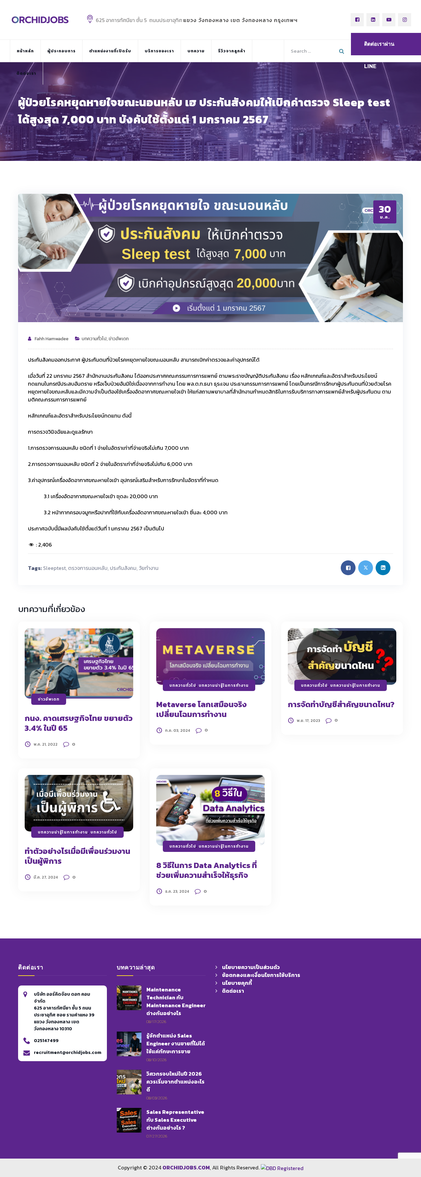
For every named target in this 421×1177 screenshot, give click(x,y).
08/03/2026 (156, 1098)
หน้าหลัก (25, 51)
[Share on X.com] (365, 567)
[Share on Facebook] (348, 567)
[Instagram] (404, 19)
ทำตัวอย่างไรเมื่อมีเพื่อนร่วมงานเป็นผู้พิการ (77, 856)
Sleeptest (54, 568)
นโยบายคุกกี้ (237, 983)
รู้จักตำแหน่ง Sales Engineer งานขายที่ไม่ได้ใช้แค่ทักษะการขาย (175, 1043)
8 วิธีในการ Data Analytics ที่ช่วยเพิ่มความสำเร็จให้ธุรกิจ (206, 870)
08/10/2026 (156, 1059)
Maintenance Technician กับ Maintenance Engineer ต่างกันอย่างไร (176, 1001)
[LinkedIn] (373, 19)
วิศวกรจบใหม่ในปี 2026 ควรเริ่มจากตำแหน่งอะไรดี (175, 1081)
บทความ (196, 51)
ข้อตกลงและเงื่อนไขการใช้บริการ (261, 975)
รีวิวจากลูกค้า (231, 51)
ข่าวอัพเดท (119, 338)
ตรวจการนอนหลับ (88, 568)
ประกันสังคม (123, 568)
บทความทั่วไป (94, 338)
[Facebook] (357, 19)
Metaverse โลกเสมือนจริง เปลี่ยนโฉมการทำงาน (201, 709)
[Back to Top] (397, 1131)
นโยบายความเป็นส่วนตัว (251, 967)
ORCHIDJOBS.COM (186, 1167)
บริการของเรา (159, 51)
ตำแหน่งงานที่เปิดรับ (110, 51)
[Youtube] (388, 19)
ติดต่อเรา (26, 73)
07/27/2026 (156, 1136)
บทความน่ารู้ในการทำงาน (224, 685)
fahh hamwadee (51, 338)
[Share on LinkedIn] (383, 567)
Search (342, 49)
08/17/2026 (156, 1021)
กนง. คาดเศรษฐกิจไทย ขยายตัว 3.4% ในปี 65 (79, 723)
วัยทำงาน (149, 568)
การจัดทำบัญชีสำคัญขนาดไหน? (341, 704)
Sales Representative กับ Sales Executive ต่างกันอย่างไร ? (175, 1120)
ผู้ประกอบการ (61, 51)
